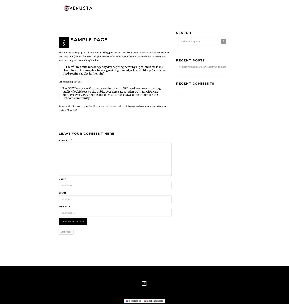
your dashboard (109, 106)
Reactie (65, 140)
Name (62, 179)
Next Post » (66, 232)
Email (63, 193)
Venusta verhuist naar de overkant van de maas (202, 67)
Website (65, 206)
